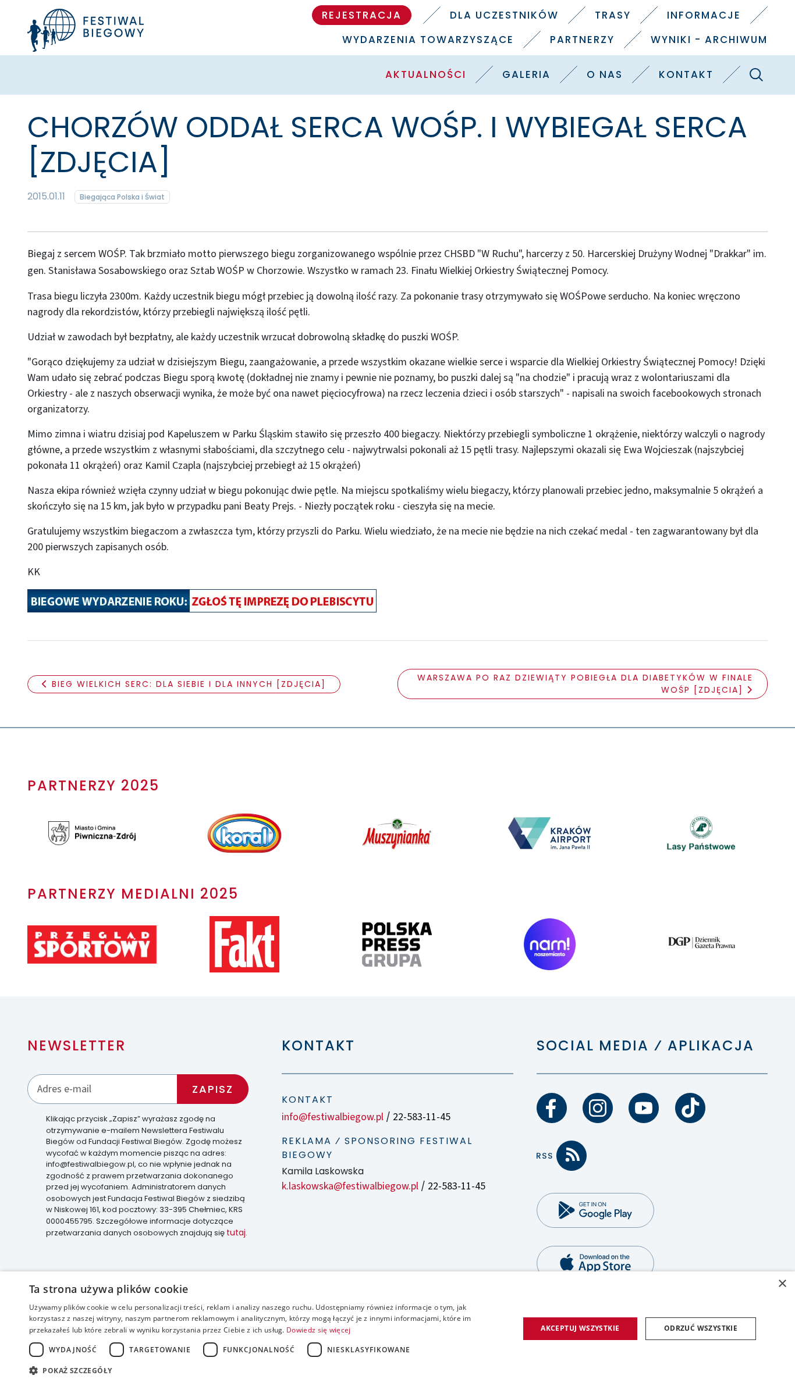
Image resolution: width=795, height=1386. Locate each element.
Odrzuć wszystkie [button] (700, 1328)
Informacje (704, 15)
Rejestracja (362, 15)
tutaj (236, 1232)
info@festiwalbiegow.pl (333, 1117)
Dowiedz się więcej (318, 1330)
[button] (266, 1370)
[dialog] (397, 1328)
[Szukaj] (757, 74)
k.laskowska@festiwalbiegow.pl (350, 1186)
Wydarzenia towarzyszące (428, 40)
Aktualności (425, 74)
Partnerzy (582, 40)
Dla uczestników (504, 15)
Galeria (526, 74)
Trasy (613, 15)
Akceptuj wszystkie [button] (580, 1328)
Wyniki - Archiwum (709, 40)
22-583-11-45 (421, 1117)
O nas (605, 74)
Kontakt (686, 74)
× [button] (782, 1284)
